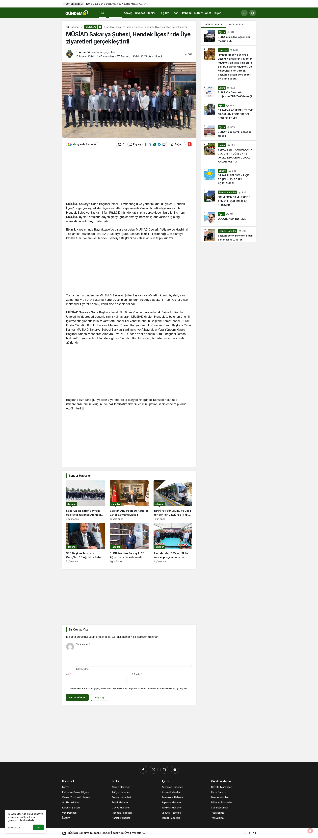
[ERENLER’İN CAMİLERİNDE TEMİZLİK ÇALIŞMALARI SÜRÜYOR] (228, 199)
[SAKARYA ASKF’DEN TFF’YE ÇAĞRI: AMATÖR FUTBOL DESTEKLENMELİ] (228, 112)
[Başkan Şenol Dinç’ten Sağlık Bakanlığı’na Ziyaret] (228, 234)
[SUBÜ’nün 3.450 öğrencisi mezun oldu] (228, 36)
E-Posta (137, 674)
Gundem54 (83, 52)
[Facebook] (143, 770)
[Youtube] (175, 770)
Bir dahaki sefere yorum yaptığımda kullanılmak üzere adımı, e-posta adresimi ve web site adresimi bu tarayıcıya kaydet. (128, 688)
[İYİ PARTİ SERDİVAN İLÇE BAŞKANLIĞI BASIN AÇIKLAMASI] (228, 177)
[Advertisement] (129, 176)
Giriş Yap (99, 697)
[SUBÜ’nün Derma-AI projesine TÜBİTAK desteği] (228, 92)
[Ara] (244, 13)
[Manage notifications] (310, 830)
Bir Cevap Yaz (78, 629)
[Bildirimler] (252, 13)
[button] (99, 27)
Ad (68, 674)
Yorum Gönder (77, 697)
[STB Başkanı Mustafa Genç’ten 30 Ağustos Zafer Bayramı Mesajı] (85, 543)
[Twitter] (154, 770)
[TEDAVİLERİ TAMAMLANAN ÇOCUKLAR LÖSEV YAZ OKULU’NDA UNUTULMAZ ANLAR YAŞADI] (228, 153)
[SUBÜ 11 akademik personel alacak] (228, 131)
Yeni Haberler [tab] (236, 24)
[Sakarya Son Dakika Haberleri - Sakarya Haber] (77, 12)
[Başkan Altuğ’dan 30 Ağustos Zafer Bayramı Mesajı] (129, 500)
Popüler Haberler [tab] (213, 24)
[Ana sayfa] (102, 13)
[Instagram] (164, 770)
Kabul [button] (38, 827)
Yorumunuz (83, 644)
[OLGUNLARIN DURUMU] (228, 218)
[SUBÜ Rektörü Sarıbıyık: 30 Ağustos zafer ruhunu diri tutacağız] (129, 543)
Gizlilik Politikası (15, 827)
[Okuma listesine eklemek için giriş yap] (189, 144)
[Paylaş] (253, 833)
